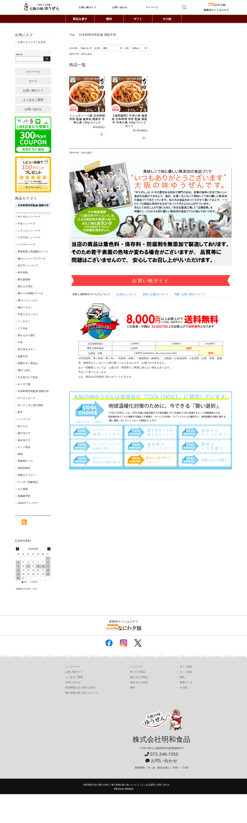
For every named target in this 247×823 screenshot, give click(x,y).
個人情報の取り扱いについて (81, 692)
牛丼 (20, 342)
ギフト (138, 19)
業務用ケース (25, 461)
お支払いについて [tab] (126, 294)
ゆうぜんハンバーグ (29, 216)
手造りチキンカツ (28, 314)
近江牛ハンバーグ (28, 265)
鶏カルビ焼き (25, 286)
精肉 (109, 19)
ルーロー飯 (24, 384)
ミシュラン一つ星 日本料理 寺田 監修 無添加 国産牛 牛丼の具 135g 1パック (87, 119)
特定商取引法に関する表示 (80, 687)
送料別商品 (24, 468)
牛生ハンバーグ (26, 223)
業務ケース (186, 682)
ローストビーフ (26, 398)
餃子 (20, 412)
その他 (167, 19)
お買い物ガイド (88, 7)
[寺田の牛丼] (87, 94)
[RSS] (24, 523)
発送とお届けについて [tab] (155, 294)
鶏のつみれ (24, 370)
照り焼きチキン (26, 349)
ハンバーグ (24, 419)
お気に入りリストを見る (32, 42)
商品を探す (80, 19)
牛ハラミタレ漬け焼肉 (30, 405)
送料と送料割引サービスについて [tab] (91, 294)
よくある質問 (148, 785)
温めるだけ (24, 440)
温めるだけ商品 (139, 682)
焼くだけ (23, 426)
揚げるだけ (24, 433)
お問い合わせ (119, 7)
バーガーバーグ (26, 244)
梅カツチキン (25, 307)
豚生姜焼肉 (24, 279)
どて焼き (23, 328)
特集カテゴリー (26, 475)
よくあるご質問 (33, 100)
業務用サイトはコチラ (216, 10)
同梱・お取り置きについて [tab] (189, 294)
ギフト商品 (186, 666)
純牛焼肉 (23, 272)
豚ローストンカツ (28, 300)
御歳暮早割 (24, 496)
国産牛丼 (23, 356)
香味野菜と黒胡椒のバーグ (33, 251)
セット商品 (24, 447)
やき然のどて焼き (28, 377)
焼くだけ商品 (137, 671)
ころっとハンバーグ (29, 230)
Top (72, 35)
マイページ (152, 7)
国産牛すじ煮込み (28, 363)
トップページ (72, 666)
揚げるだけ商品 (139, 677)
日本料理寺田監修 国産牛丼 (33, 205)
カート (33, 81)
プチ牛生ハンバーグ (29, 237)
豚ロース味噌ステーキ (30, 293)
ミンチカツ (24, 321)
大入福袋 (23, 489)
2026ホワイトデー (28, 503)
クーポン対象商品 (28, 482)
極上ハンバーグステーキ (32, 258)
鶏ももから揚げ (26, 335)
